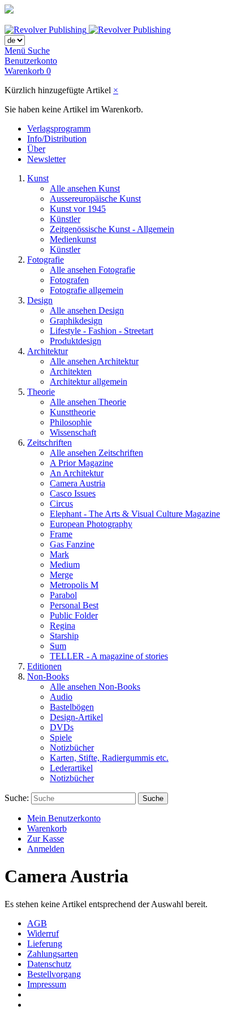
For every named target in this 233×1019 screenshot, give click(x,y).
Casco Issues (73, 493)
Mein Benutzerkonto (64, 818)
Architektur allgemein (88, 381)
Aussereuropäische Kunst (95, 198)
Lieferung (44, 943)
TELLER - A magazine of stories (109, 656)
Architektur (47, 351)
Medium (65, 564)
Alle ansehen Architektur (94, 361)
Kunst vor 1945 (78, 209)
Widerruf (43, 933)
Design (40, 300)
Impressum (46, 984)
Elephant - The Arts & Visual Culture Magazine (135, 514)
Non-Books (48, 676)
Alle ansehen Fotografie (92, 270)
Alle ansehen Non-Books (95, 686)
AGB (37, 923)
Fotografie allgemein (86, 290)
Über (36, 149)
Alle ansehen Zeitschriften (96, 453)
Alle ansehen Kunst (85, 188)
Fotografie (45, 259)
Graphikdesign (76, 320)
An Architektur (76, 473)
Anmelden (45, 848)
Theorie (41, 392)
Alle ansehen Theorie (88, 402)
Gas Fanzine (72, 544)
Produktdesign (75, 341)
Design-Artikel (76, 717)
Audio (61, 697)
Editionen (44, 666)
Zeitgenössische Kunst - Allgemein (112, 229)
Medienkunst (73, 239)
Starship (64, 636)
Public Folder (74, 615)
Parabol (63, 595)
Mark (59, 554)
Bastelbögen (72, 707)
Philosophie (71, 422)
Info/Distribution (57, 138)
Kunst (38, 178)
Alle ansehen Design (87, 310)
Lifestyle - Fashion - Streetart (101, 331)
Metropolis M (74, 585)
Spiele (61, 737)
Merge (61, 575)
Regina (62, 625)
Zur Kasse (45, 838)
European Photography (91, 524)
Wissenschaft (73, 432)
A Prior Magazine (81, 463)
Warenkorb (47, 828)
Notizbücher (72, 747)
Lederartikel (71, 768)
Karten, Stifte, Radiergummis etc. (109, 758)
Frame (61, 534)
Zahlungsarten (52, 954)
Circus (61, 503)
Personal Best (74, 605)
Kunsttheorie (73, 412)
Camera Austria (77, 483)
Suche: (17, 798)
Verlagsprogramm (58, 128)
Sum (58, 646)
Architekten (71, 371)
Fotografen (69, 280)
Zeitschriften (49, 442)
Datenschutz (49, 964)
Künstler (65, 219)
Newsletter (46, 159)
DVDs (62, 727)
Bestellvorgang (54, 974)
